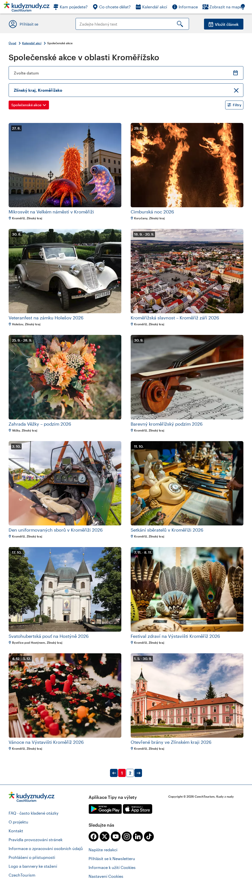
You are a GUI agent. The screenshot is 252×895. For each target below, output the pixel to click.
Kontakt (16, 830)
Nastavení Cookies (106, 876)
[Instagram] (127, 836)
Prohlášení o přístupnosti (32, 857)
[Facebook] (93, 836)
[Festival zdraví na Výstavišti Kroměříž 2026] (187, 589)
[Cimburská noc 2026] (187, 165)
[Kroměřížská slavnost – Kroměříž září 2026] (187, 271)
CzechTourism (22, 875)
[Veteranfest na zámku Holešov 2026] (65, 271)
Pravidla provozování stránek (36, 839)
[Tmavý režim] (245, 7)
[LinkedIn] (138, 836)
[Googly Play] (105, 809)
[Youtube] (116, 836)
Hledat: (82, 20)
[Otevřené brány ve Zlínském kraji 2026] (187, 695)
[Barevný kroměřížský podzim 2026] (187, 377)
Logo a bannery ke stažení (33, 866)
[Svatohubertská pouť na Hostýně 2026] (65, 589)
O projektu (18, 822)
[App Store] (137, 809)
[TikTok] (149, 836)
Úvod (12, 43)
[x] (105, 836)
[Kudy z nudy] (26, 8)
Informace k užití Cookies (112, 867)
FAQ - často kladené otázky (33, 813)
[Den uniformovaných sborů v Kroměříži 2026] (65, 483)
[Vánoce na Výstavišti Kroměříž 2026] (65, 695)
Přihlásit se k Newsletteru (112, 858)
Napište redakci (103, 849)
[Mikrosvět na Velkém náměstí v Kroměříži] (65, 165)
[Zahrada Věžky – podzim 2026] (65, 377)
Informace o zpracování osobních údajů (46, 848)
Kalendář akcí (31, 43)
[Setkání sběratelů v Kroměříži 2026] (187, 483)
